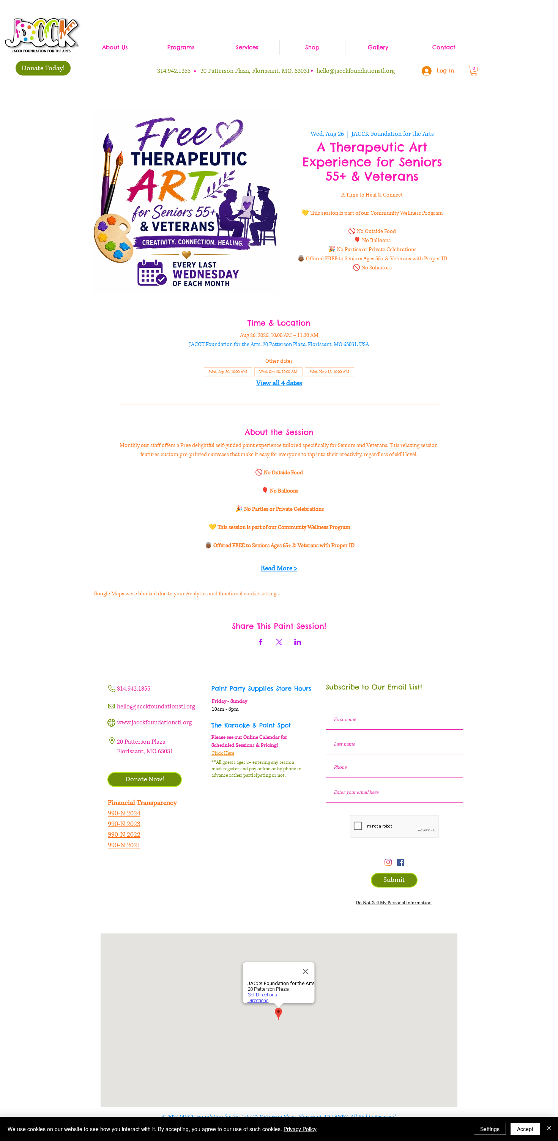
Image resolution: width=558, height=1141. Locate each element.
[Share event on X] (279, 642)
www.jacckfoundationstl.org (154, 722)
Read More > (279, 568)
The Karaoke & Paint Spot (251, 725)
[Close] (548, 1129)
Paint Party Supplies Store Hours (261, 688)
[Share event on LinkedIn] (297, 642)
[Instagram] (388, 862)
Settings (490, 1129)
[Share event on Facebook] (260, 642)
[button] (474, 71)
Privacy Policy (300, 1129)
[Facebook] (400, 862)
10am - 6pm (225, 709)
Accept (525, 1129)
